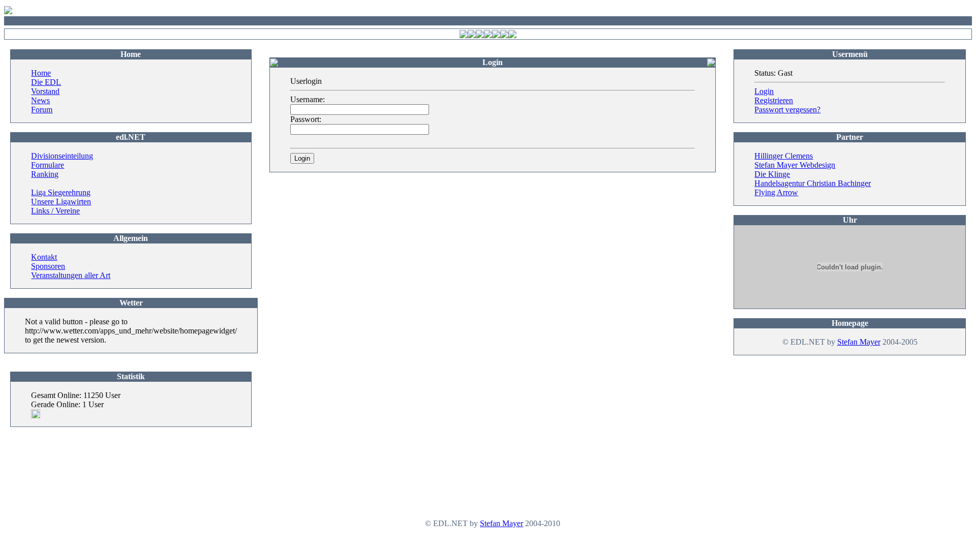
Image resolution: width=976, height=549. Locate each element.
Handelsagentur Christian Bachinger (812, 183)
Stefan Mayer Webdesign (794, 165)
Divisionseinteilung (62, 155)
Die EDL (46, 82)
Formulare (47, 165)
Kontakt (44, 257)
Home (41, 73)
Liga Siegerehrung (60, 192)
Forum (41, 109)
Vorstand (45, 91)
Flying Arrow (776, 192)
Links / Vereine (55, 210)
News (40, 100)
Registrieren (773, 100)
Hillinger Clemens (783, 155)
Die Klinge (772, 174)
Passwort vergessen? (787, 109)
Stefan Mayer (858, 342)
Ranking (44, 174)
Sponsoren (48, 266)
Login (764, 91)
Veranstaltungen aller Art (70, 275)
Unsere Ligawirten (61, 201)
